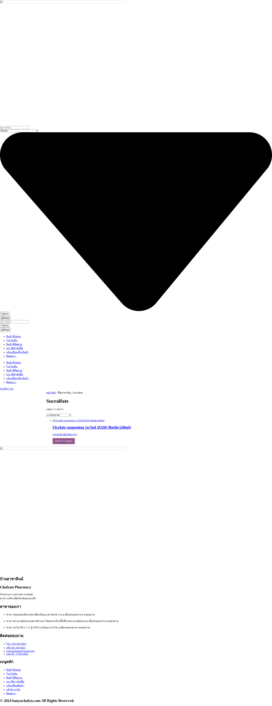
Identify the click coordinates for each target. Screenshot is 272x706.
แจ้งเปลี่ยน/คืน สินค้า (17, 352)
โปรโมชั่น (11, 340)
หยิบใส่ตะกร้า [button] (69, 434)
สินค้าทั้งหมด (13, 336)
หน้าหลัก (51, 392)
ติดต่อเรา (11, 356)
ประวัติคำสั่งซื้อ (14, 348)
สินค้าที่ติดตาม (14, 344)
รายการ (4, 314)
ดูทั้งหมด (5, 318)
